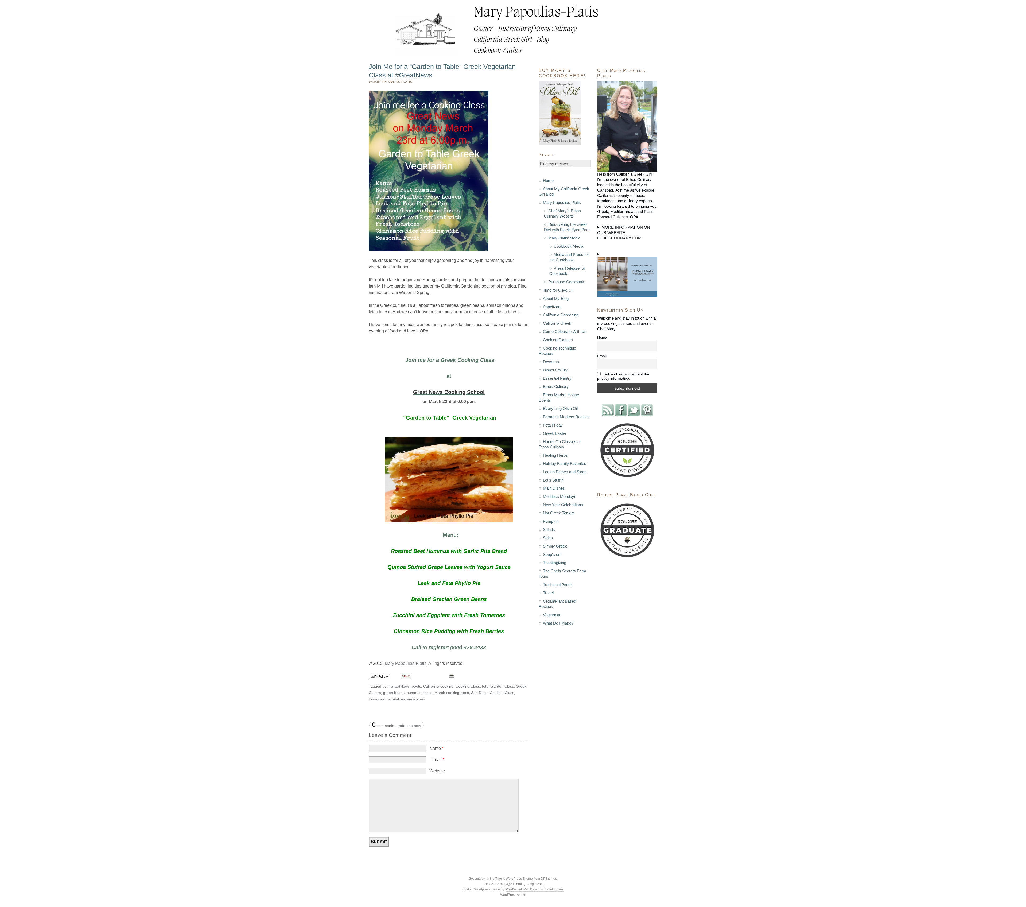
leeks (427, 693)
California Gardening (560, 315)
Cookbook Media (568, 246)
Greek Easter (554, 433)
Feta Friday (553, 425)
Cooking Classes (558, 340)
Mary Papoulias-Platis (405, 663)
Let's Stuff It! (554, 480)
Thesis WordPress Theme (514, 879)
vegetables (396, 699)
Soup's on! (552, 554)
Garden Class (502, 686)
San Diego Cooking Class (492, 693)
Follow (383, 677)
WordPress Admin (513, 895)
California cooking (438, 686)
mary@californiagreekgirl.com (521, 884)
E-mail (436, 759)
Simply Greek (555, 546)
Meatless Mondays (559, 496)
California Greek (557, 323)
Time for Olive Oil (558, 290)
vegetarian (416, 699)
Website (437, 771)
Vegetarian (552, 615)
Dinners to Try (555, 370)
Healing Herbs (555, 455)
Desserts (551, 361)
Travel (548, 593)
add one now (410, 725)
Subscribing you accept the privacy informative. (623, 376)
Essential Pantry (557, 378)
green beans (394, 693)
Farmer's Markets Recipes (566, 416)
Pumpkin (550, 521)
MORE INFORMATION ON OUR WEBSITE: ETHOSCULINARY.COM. (623, 232)
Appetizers (552, 306)
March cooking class (451, 693)
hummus (414, 693)
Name (436, 748)
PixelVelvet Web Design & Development (535, 889)
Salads (549, 529)
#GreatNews (399, 686)
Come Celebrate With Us (564, 331)
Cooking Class (468, 686)
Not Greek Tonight (558, 513)
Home (548, 180)
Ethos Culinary (556, 386)
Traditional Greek (558, 584)
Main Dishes (554, 488)
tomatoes (376, 699)
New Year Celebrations (563, 504)
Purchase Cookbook (566, 282)
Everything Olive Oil (560, 408)
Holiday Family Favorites (564, 463)
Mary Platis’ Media (564, 238)
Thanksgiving (554, 562)
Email (602, 356)
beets (416, 686)
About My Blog (556, 298)
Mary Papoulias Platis (562, 202)
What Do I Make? (558, 623)
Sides (548, 538)
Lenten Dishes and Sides (564, 472)
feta (485, 686)
